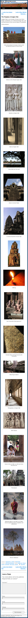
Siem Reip (12, 564)
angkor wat (20, 563)
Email (3, 601)
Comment (4, 582)
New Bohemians (8, 1)
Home (3, 8)
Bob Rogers (17, 561)
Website (4, 607)
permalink (23, 564)
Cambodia (7, 564)
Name (3, 596)
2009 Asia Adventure (10, 563)
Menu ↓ (23, 8)
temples (16, 564)
